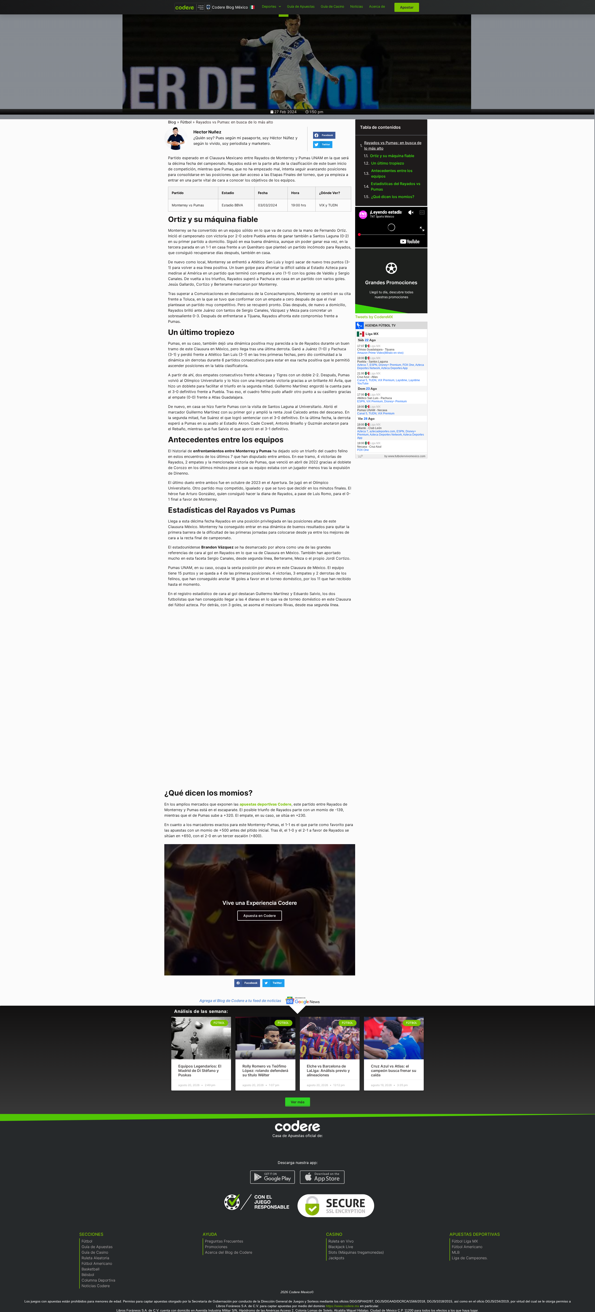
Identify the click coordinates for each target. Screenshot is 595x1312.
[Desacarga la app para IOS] (322, 1177)
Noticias (356, 6)
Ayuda (210, 1234)
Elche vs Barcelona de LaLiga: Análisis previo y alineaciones (328, 1070)
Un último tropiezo (387, 163)
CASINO (334, 1234)
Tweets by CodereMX (374, 316)
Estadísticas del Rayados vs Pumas (395, 186)
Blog (172, 122)
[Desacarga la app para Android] (272, 1177)
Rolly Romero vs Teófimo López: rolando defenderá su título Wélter (265, 1070)
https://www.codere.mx (342, 1306)
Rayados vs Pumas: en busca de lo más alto (392, 145)
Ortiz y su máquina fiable (392, 155)
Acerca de (377, 6)
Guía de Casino (332, 6)
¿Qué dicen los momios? (392, 196)
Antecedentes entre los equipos (392, 173)
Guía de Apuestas (301, 6)
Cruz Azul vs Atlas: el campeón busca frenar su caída (393, 1070)
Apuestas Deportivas (475, 1234)
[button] (324, 135)
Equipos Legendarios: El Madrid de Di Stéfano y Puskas (199, 1070)
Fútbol (186, 122)
